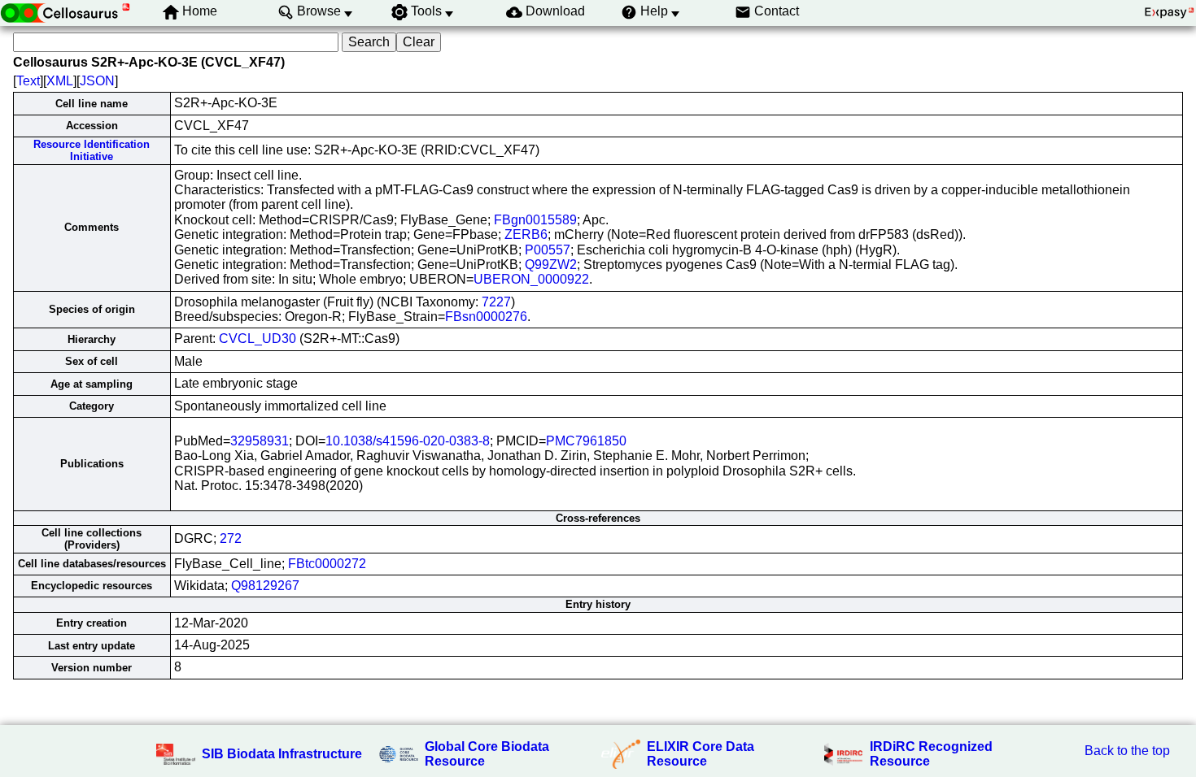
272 (231, 538)
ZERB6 (526, 234)
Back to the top (1127, 750)
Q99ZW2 (551, 264)
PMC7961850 (586, 441)
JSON (97, 81)
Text (28, 81)
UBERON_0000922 (531, 279)
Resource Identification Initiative (91, 150)
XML (59, 81)
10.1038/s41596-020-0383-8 (407, 441)
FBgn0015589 (535, 220)
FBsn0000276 (486, 316)
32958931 (259, 441)
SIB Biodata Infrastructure (282, 754)
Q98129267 (265, 586)
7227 (496, 302)
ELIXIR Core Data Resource (700, 754)
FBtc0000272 (327, 564)
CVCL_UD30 (257, 338)
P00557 (547, 250)
